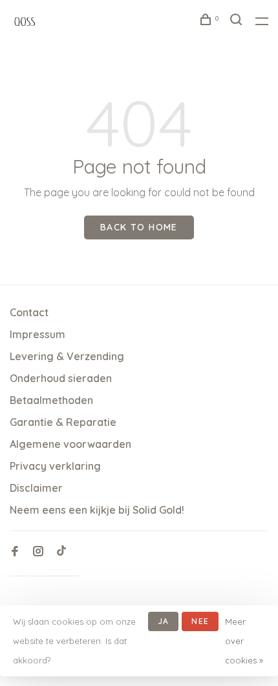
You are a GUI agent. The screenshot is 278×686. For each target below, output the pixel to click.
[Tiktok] (61, 551)
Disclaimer (36, 487)
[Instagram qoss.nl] (38, 551)
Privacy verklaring (55, 465)
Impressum (37, 334)
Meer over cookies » (244, 640)
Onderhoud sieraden (61, 378)
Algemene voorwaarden (70, 444)
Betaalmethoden (51, 400)
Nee (200, 621)
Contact (29, 312)
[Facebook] (15, 551)
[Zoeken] (238, 21)
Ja (163, 621)
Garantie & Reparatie (63, 422)
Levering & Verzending (67, 356)
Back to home (139, 227)
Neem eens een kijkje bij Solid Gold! (97, 509)
